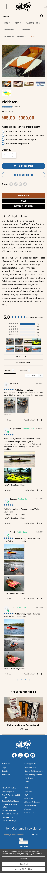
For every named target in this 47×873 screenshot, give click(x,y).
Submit (35, 834)
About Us (28, 791)
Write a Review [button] (24, 357)
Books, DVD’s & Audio (33, 771)
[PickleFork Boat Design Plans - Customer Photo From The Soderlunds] (10, 349)
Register (5, 771)
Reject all (24, 864)
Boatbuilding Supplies (33, 774)
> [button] (29, 680)
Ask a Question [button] (24, 362)
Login (4, 767)
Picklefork (7, 415)
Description (23, 195)
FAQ (26, 795)
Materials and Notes (23, 206)
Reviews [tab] (8, 370)
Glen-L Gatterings (9, 820)
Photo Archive (7, 817)
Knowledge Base (8, 791)
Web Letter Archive (10, 814)
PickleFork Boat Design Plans (14, 485)
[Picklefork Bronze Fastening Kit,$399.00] (23, 709)
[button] (38, 420)
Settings (23, 858)
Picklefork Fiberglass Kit (17, 143)
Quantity (6, 149)
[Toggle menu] (4, 6)
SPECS (24, 201)
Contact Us (29, 812)
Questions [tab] (23, 370)
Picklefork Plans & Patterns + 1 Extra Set (25, 135)
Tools (26, 781)
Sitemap (27, 809)
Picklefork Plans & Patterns (19, 131)
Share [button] (9, 420)
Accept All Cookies (23, 869)
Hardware (28, 778)
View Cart (6, 774)
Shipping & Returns (32, 802)
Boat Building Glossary (11, 801)
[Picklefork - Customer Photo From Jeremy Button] (10, 341)
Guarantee (28, 798)
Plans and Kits (30, 767)
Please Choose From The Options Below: (21, 127)
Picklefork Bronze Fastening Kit (21, 139)
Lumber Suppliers (9, 810)
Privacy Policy (30, 805)
